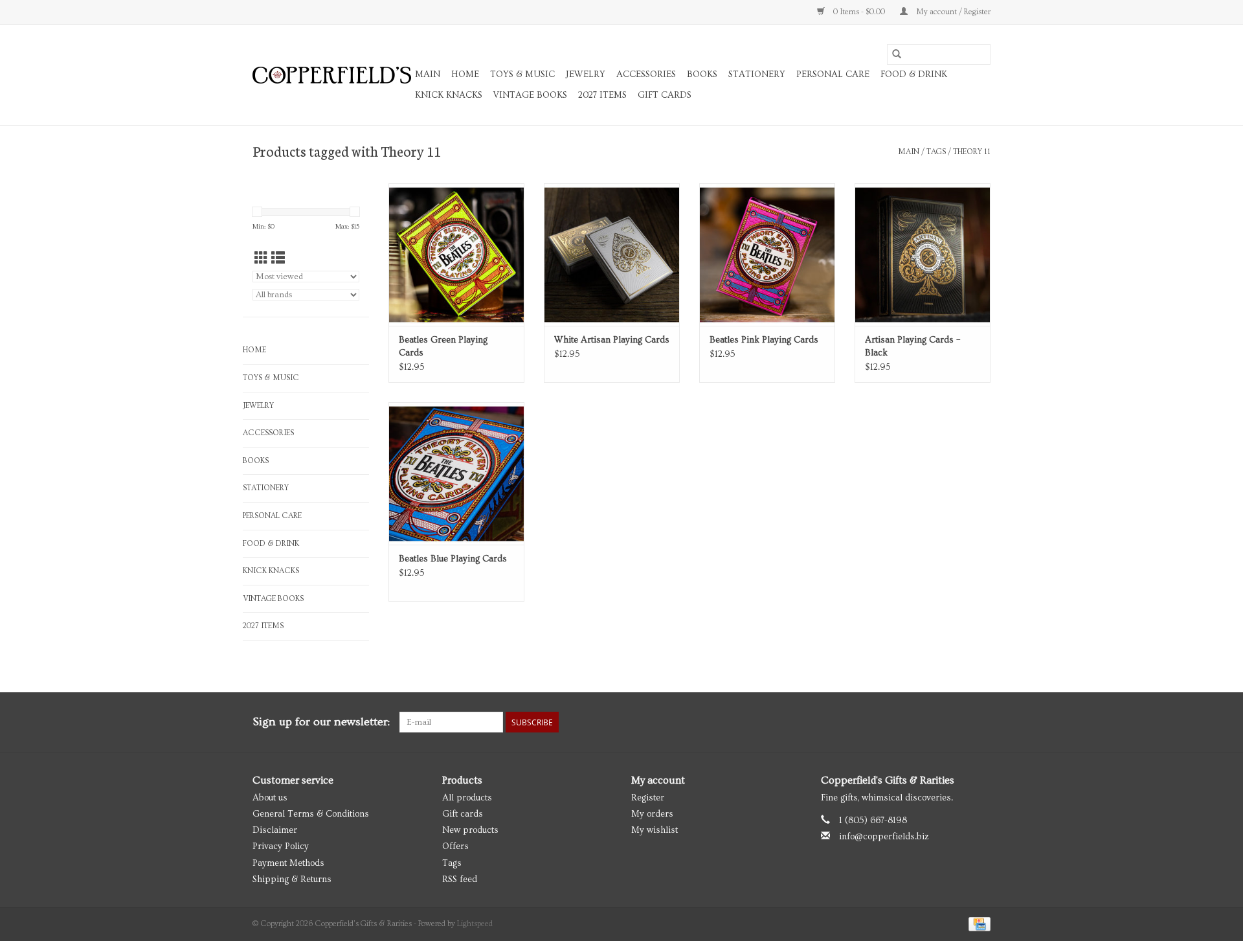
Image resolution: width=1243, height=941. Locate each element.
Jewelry (585, 74)
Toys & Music (522, 74)
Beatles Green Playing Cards (443, 346)
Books (702, 74)
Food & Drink (913, 74)
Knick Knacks (448, 95)
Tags (936, 152)
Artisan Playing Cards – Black (913, 346)
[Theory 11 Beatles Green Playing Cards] (456, 254)
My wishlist (654, 830)
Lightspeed (475, 924)
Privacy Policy (280, 846)
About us (269, 798)
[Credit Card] (977, 922)
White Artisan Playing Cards (611, 340)
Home (465, 74)
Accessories (646, 74)
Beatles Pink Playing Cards (764, 340)
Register (647, 798)
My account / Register (952, 12)
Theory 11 (972, 152)
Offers (455, 846)
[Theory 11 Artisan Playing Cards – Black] (923, 254)
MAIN (427, 74)
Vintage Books (530, 95)
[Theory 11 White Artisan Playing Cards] (612, 254)
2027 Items (602, 95)
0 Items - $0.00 (859, 12)
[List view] (278, 258)
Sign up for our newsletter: (321, 722)
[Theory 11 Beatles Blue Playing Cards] (456, 473)
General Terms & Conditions (310, 814)
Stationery (756, 74)
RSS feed (459, 879)
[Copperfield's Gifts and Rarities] (331, 75)
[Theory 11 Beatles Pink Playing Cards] (767, 254)
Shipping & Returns (291, 879)
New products (470, 830)
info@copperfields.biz (884, 837)
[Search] (896, 54)
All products (467, 798)
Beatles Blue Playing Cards (453, 559)
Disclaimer (274, 830)
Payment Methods (288, 863)
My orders (652, 814)
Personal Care (832, 74)
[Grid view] (261, 258)
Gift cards (664, 95)
